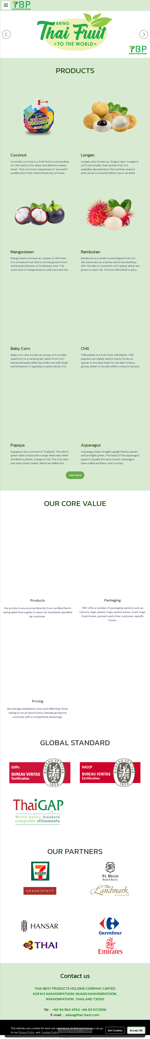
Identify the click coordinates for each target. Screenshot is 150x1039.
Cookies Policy (49, 1032)
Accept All (136, 1030)
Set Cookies (115, 1030)
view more (75, 475)
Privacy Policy (27, 1032)
